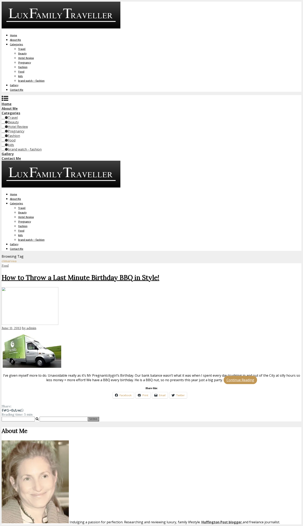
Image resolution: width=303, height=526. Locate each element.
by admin (29, 328)
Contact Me (16, 89)
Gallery (14, 85)
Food (21, 71)
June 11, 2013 (11, 328)
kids (20, 76)
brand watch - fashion (25, 149)
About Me (15, 39)
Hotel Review (26, 58)
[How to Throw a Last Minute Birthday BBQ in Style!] (151, 306)
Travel (22, 49)
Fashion (22, 67)
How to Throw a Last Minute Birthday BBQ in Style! (80, 277)
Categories (16, 44)
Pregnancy (24, 62)
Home (13, 35)
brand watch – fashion (31, 80)
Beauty (22, 53)
